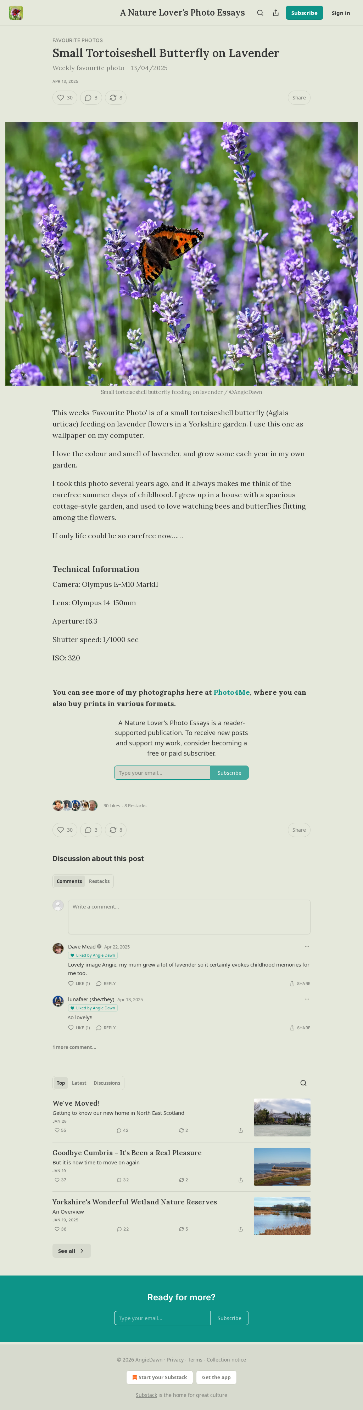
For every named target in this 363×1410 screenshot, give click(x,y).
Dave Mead (82, 946)
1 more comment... (74, 1047)
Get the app (216, 1377)
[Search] (260, 13)
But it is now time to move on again (96, 1162)
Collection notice (226, 1359)
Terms (195, 1359)
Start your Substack (163, 1377)
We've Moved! (75, 1103)
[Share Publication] (276, 13)
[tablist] (83, 881)
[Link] (42, 569)
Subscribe (304, 12)
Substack (146, 1395)
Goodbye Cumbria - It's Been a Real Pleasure (127, 1152)
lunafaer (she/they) (91, 999)
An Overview (68, 1211)
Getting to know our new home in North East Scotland (118, 1112)
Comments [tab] (69, 881)
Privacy (175, 1359)
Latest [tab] (79, 1083)
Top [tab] (61, 1083)
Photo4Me (232, 692)
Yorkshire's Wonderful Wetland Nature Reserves (134, 1202)
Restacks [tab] (99, 881)
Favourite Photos (77, 40)
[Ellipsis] (307, 946)
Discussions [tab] (107, 1083)
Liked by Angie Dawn (95, 955)
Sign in (341, 12)
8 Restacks (135, 805)
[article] (181, 1117)
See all (67, 1250)
